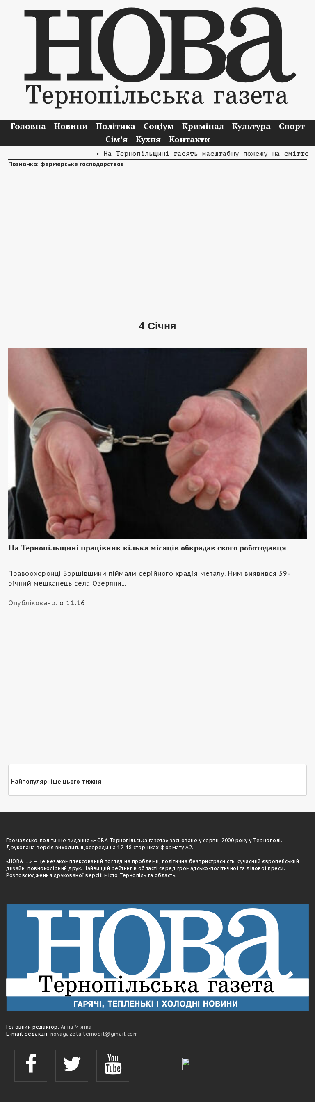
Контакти (189, 139)
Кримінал (203, 126)
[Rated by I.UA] (200, 1063)
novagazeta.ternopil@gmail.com (94, 1034)
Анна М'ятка (76, 1027)
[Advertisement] (157, 237)
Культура (251, 126)
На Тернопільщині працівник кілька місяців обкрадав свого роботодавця (147, 547)
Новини (71, 126)
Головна (28, 126)
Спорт (292, 126)
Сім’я (116, 139)
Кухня (148, 139)
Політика (115, 126)
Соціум (159, 126)
